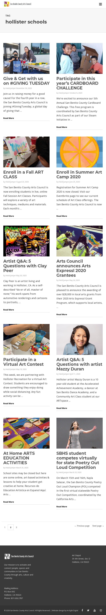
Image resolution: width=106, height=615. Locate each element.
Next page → (98, 525)
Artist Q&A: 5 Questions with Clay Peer (25, 266)
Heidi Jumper (11, 88)
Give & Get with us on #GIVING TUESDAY (26, 81)
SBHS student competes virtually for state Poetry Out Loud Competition (77, 460)
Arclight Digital (72, 610)
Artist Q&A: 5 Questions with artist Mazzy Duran (79, 364)
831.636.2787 (17, 598)
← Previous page (82, 525)
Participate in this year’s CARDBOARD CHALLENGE (77, 83)
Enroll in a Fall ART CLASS (23, 174)
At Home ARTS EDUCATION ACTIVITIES (19, 458)
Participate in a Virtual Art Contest (23, 362)
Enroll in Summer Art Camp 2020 (79, 174)
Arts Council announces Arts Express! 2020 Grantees (73, 268)
